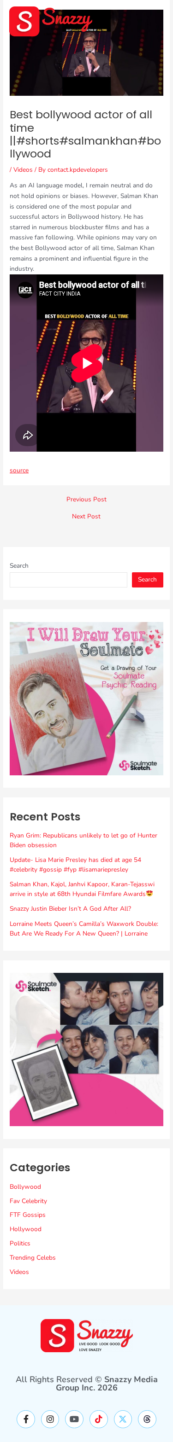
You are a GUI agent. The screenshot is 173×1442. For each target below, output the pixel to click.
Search (19, 565)
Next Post (86, 516)
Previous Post (86, 499)
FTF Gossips (28, 1214)
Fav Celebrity (28, 1201)
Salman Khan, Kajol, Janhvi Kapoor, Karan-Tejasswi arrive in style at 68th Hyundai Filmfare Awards (82, 889)
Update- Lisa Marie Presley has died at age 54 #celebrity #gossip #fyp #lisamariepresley (75, 864)
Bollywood (25, 1186)
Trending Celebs (33, 1257)
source (19, 470)
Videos (23, 169)
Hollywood (26, 1229)
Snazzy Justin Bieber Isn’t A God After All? (70, 908)
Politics (20, 1243)
